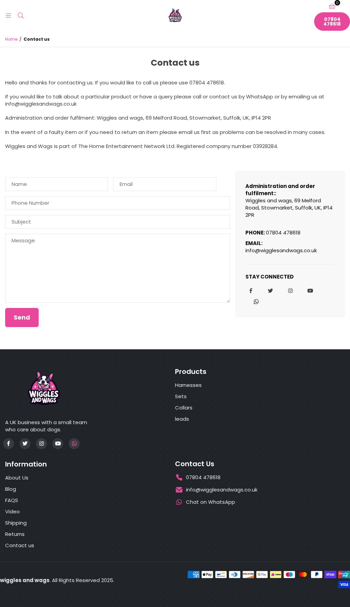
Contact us (19, 545)
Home (11, 39)
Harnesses (188, 385)
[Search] (20, 15)
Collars (183, 407)
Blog (10, 489)
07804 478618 (332, 21)
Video (12, 511)
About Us (16, 477)
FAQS (11, 500)
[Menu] (8, 15)
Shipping (16, 522)
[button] (332, 6)
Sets (181, 396)
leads (182, 418)
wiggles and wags (25, 580)
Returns (15, 534)
